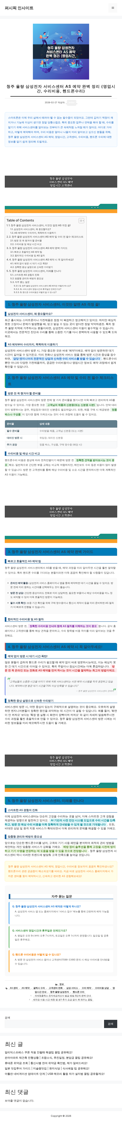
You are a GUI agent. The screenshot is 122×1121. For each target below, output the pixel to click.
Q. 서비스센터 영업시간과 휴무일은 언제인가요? (40, 289)
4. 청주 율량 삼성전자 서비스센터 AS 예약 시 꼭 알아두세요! (41, 259)
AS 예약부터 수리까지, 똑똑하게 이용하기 (35, 233)
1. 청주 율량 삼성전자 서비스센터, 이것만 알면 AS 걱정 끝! (40, 225)
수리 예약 (86, 988)
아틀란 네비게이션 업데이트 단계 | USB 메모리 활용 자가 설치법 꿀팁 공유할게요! (55, 1073)
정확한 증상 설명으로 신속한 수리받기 (34, 267)
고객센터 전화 (56, 988)
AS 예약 (26, 988)
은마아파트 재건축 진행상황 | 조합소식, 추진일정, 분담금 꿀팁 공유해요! (49, 1057)
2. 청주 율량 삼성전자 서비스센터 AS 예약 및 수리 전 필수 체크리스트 (46, 236)
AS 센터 (14, 988)
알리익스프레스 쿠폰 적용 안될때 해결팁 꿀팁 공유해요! (38, 1052)
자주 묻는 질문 (22, 282)
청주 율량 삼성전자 (59, 992)
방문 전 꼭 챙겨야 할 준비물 (28, 240)
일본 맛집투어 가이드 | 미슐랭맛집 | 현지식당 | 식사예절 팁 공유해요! (47, 1068)
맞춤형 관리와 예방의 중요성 (29, 278)
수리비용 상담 (102, 988)
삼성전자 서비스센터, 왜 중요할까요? (32, 229)
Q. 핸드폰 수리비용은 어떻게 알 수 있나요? (38, 292)
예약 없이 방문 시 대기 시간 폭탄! (31, 263)
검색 (7, 1017)
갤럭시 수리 (39, 988)
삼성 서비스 (72, 988)
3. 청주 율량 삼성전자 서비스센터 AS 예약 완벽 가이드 (38, 248)
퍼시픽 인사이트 (19, 8)
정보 (61, 984)
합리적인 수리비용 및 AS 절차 (30, 255)
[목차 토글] (79, 220)
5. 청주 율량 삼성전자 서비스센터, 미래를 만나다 (35, 270)
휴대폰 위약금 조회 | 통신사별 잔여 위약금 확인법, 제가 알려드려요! (46, 1063)
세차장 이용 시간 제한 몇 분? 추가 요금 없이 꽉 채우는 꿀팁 (62, 999)
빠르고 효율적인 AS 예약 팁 (28, 252)
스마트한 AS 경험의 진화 (26, 275)
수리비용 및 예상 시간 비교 (28, 244)
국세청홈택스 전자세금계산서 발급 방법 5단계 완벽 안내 (63, 995)
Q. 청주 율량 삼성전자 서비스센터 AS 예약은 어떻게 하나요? (45, 286)
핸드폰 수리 (78, 992)
